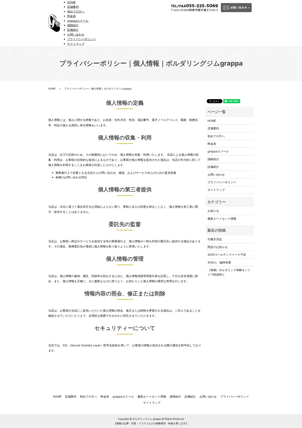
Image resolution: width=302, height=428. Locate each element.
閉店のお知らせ (217, 247)
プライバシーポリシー (81, 39)
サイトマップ (75, 43)
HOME (71, 2)
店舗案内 (73, 6)
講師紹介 (73, 25)
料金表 (71, 16)
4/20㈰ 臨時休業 (219, 262)
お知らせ (213, 210)
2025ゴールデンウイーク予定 (226, 254)
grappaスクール (78, 20)
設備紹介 (73, 29)
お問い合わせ (75, 34)
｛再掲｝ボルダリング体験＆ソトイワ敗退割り (229, 272)
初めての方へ (75, 11)
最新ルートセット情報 (221, 218)
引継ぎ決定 (214, 239)
